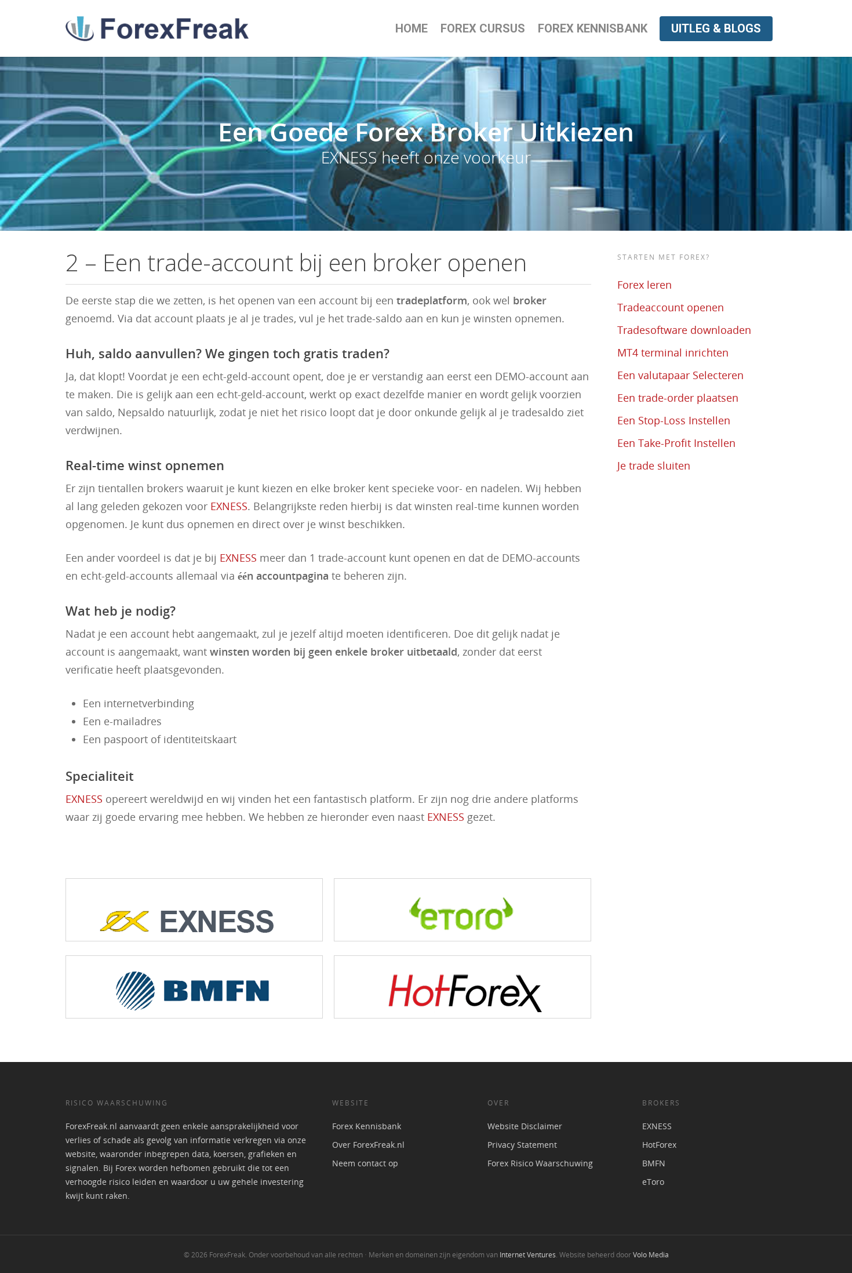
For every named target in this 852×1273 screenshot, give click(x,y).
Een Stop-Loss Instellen (673, 420)
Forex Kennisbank (366, 1126)
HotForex (659, 1144)
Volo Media (651, 1255)
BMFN (653, 1163)
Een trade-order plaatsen (677, 398)
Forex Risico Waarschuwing (540, 1163)
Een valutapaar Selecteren (680, 375)
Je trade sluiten (653, 465)
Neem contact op (365, 1163)
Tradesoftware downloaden (684, 330)
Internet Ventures (528, 1255)
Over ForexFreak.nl (368, 1144)
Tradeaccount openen (670, 307)
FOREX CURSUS (482, 28)
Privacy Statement (522, 1144)
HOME (411, 28)
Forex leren (644, 285)
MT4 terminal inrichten (673, 352)
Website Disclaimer (524, 1126)
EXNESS (228, 506)
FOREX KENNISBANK (592, 28)
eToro (653, 1181)
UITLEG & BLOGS (716, 28)
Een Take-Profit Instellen (676, 443)
